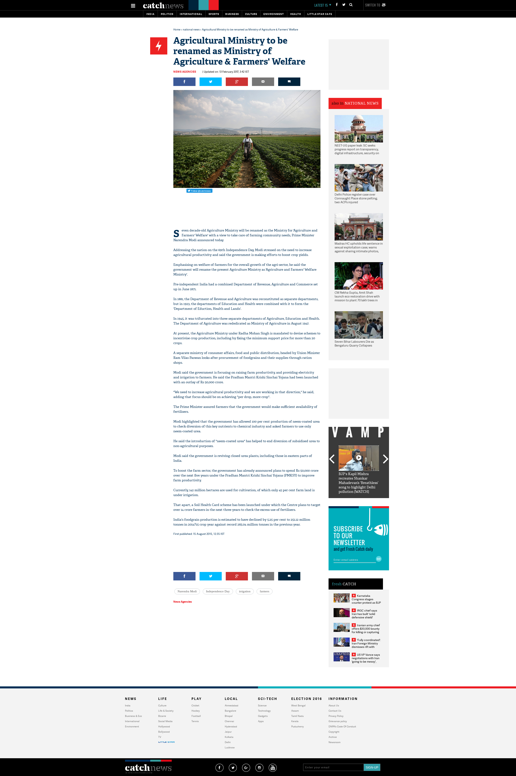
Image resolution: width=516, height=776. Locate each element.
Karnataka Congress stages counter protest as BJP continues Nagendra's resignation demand (366, 602)
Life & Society (166, 710)
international (191, 14)
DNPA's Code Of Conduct (342, 726)
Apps (261, 721)
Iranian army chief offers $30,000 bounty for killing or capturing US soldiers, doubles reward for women (366, 632)
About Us (334, 705)
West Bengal (298, 705)
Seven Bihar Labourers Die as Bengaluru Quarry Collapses (354, 344)
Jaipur (228, 731)
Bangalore (230, 710)
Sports (214, 14)
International (132, 721)
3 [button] (359, 501)
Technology (264, 710)
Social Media (165, 721)
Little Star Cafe (319, 14)
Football (196, 716)
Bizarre (162, 716)
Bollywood (164, 731)
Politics (167, 14)
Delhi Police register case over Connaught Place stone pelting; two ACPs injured (356, 198)
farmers (264, 591)
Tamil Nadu (297, 716)
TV (159, 737)
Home (176, 29)
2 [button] (353, 501)
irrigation (245, 591)
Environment (273, 14)
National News (362, 103)
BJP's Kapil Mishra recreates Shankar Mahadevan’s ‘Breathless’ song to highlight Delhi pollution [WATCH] (358, 483)
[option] (359, 469)
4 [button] (365, 501)
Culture (251, 14)
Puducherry (297, 726)
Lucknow (230, 747)
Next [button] (386, 459)
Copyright (334, 731)
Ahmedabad (231, 705)
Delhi (228, 742)
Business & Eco (133, 716)
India (150, 14)
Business (232, 14)
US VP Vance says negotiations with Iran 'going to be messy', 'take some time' (366, 660)
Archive (333, 737)
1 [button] (347, 501)
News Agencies (184, 71)
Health (295, 14)
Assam (295, 710)
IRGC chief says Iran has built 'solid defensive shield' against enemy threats (366, 615)
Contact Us (335, 710)
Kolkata (229, 737)
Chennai (229, 721)
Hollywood (164, 726)
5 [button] (371, 501)
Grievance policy (338, 721)
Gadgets (263, 716)
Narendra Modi (187, 591)
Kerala (295, 721)
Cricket (195, 705)
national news (191, 29)
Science (262, 705)
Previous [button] (332, 459)
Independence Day (218, 591)
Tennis (195, 721)
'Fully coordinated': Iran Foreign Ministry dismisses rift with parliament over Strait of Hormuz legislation (366, 647)
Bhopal (229, 716)
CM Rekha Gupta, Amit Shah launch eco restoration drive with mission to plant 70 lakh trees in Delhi (357, 297)
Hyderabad (231, 726)
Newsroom (334, 742)
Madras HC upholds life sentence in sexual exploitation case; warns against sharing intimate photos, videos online (359, 248)
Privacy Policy (336, 716)
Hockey (195, 710)
